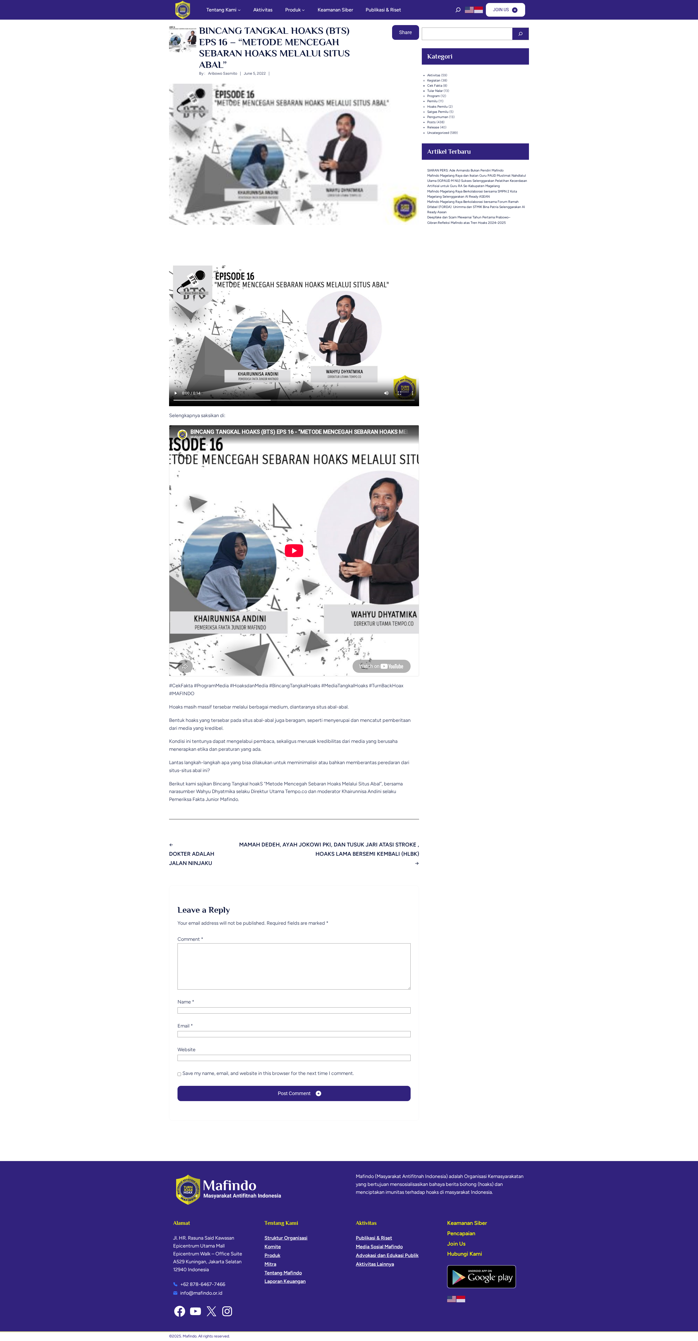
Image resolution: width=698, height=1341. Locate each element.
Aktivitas (433, 75)
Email (185, 1026)
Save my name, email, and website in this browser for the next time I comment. (268, 1073)
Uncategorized (438, 133)
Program (433, 96)
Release (433, 127)
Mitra (270, 1264)
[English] (469, 9)
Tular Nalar (435, 91)
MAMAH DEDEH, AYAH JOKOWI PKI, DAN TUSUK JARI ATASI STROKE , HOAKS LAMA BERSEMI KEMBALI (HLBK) (329, 849)
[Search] (520, 34)
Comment (190, 939)
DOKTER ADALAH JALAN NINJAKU (191, 858)
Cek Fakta (434, 86)
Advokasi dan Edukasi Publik (387, 1255)
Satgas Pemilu (438, 112)
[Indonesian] (478, 9)
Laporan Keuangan (285, 1281)
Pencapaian (461, 1233)
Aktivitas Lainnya (375, 1264)
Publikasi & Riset (374, 1238)
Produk (272, 1255)
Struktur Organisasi (286, 1238)
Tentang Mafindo (283, 1273)
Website (186, 1050)
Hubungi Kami (464, 1253)
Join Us (456, 1243)
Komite (272, 1247)
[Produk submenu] (303, 9)
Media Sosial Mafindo (379, 1247)
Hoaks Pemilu (437, 107)
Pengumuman (437, 117)
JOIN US (501, 9)
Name (185, 1002)
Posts (431, 122)
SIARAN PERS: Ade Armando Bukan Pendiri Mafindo (465, 170)
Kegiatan (433, 80)
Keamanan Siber (467, 1223)
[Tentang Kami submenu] (239, 9)
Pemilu (432, 101)
